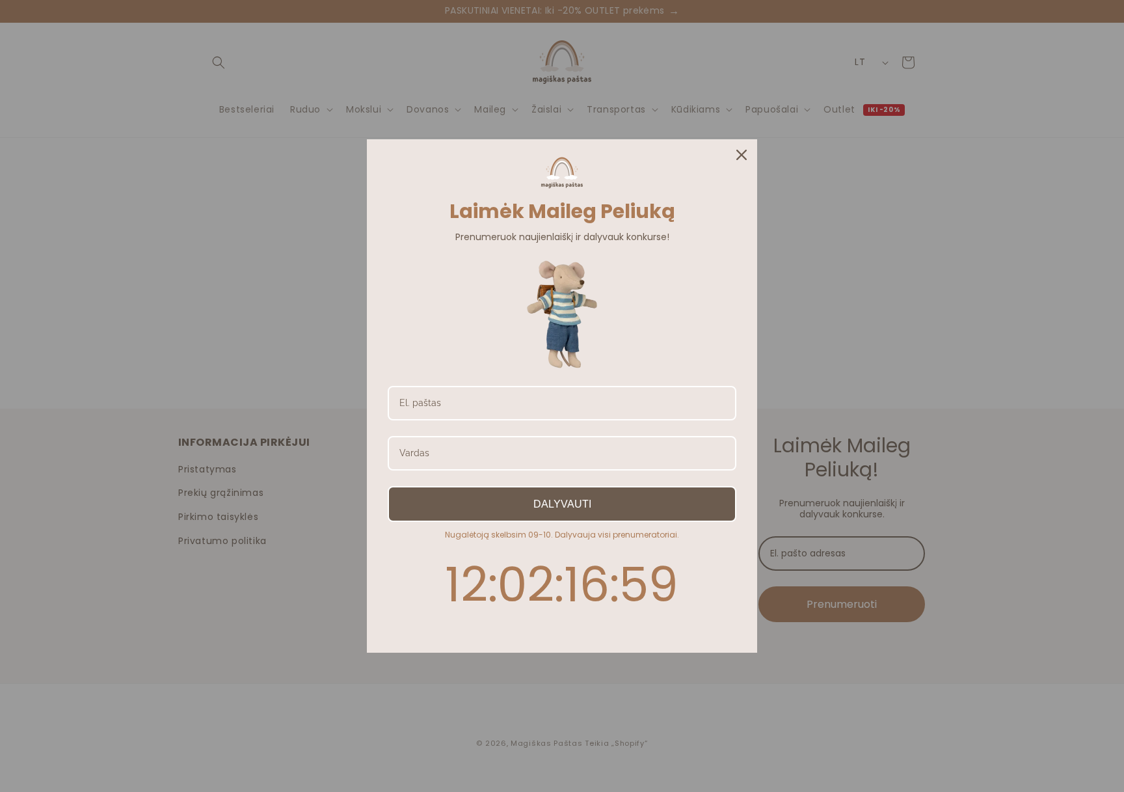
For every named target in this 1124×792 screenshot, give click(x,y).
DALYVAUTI (562, 504)
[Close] (741, 155)
